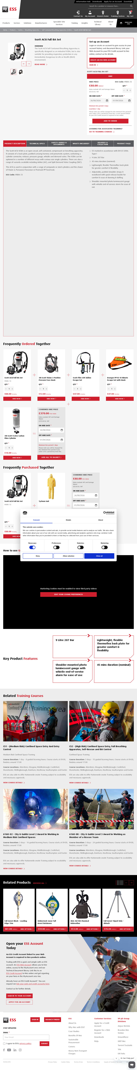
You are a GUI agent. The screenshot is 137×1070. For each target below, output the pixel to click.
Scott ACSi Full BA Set (82, 30)
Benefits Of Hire (75, 1036)
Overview (39, 46)
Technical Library (97, 23)
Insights (85, 23)
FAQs (96, 1041)
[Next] (28, 63)
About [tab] (100, 520)
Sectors (17, 23)
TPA (119, 1050)
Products (6, 23)
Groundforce (123, 1037)
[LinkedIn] (15, 1050)
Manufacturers (41, 23)
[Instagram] (20, 1050)
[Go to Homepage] (10, 9)
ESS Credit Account (14, 973)
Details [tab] (68, 520)
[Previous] (23, 63)
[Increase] (130, 90)
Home (5, 30)
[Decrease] (124, 90)
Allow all (99, 556)
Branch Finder (103, 16)
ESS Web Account (24, 965)
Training (74, 23)
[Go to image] (13, 72)
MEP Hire (121, 1041)
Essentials (128, 2)
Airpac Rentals (124, 1026)
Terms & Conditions (93, 1062)
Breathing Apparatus (32, 30)
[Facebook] (4, 1050)
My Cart (130, 14)
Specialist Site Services (59, 23)
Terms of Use (78, 1062)
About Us (110, 23)
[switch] (56, 547)
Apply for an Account (113, 2)
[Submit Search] (131, 6)
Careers (71, 1047)
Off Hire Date (117, 96)
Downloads (97, 2)
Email (5, 1032)
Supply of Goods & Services (113, 1062)
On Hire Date (94, 96)
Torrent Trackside (125, 1045)
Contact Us (78, 16)
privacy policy (25, 1044)
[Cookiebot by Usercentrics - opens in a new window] (105, 513)
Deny (38, 556)
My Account (90, 16)
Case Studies (73, 1031)
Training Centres (118, 16)
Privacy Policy (52, 1062)
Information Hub (83, 2)
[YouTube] (9, 1050)
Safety (20, 30)
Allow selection (68, 556)
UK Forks (121, 1054)
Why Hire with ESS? (76, 1027)
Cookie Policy (65, 1062)
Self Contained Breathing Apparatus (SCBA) (57, 30)
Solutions (27, 23)
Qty (124, 86)
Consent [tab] (36, 520)
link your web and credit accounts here (32, 984)
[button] (117, 882)
